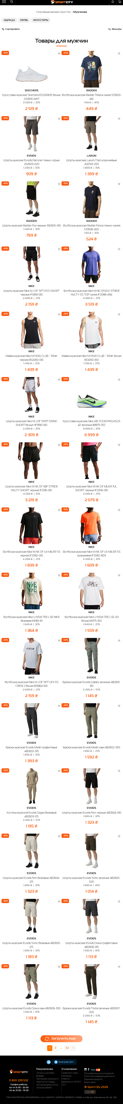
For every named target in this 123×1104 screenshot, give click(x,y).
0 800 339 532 (18, 1080)
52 (67, 1048)
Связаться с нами (70, 1073)
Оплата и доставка (45, 1073)
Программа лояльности (47, 1079)
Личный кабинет (44, 1088)
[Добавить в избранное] (59, 53)
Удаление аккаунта (93, 1079)
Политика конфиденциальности (99, 1076)
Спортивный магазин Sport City (53, 12)
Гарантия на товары (45, 1082)
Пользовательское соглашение (99, 1073)
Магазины (67, 1076)
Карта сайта (90, 1082)
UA (87, 1092)
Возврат (40, 1076)
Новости (66, 1079)
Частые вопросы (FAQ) (47, 1085)
